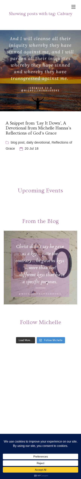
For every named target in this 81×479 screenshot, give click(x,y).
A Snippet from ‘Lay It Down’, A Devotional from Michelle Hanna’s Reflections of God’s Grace (38, 128)
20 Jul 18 (31, 148)
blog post (17, 142)
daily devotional (38, 142)
